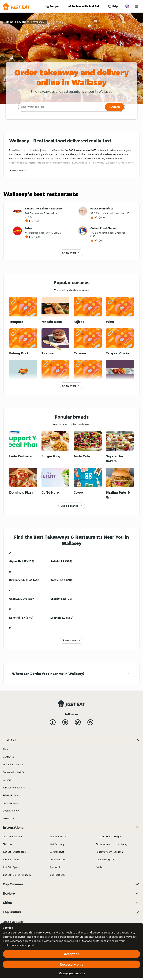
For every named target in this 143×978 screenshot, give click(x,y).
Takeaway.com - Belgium (109, 836)
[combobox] (61, 107)
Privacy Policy (10, 795)
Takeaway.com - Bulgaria (109, 851)
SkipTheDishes (57, 874)
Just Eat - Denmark (13, 859)
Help (115, 6)
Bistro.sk (7, 844)
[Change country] (127, 6)
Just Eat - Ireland (58, 836)
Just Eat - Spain (11, 867)
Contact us (8, 756)
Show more (16, 170)
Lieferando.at (57, 851)
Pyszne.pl (55, 867)
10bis (99, 867)
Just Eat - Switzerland (14, 851)
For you (54, 6)
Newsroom (8, 818)
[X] (77, 722)
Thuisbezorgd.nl (105, 859)
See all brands (69, 506)
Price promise (10, 802)
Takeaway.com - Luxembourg (111, 844)
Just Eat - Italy (57, 844)
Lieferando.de (57, 859)
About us (7, 749)
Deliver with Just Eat (85, 6)
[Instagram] (65, 722)
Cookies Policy (11, 810)
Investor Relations (12, 836)
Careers (7, 779)
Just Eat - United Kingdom (17, 874)
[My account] (136, 6)
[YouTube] (90, 722)
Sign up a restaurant (13, 921)
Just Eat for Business (14, 787)
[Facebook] (52, 722)
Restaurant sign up (13, 764)
